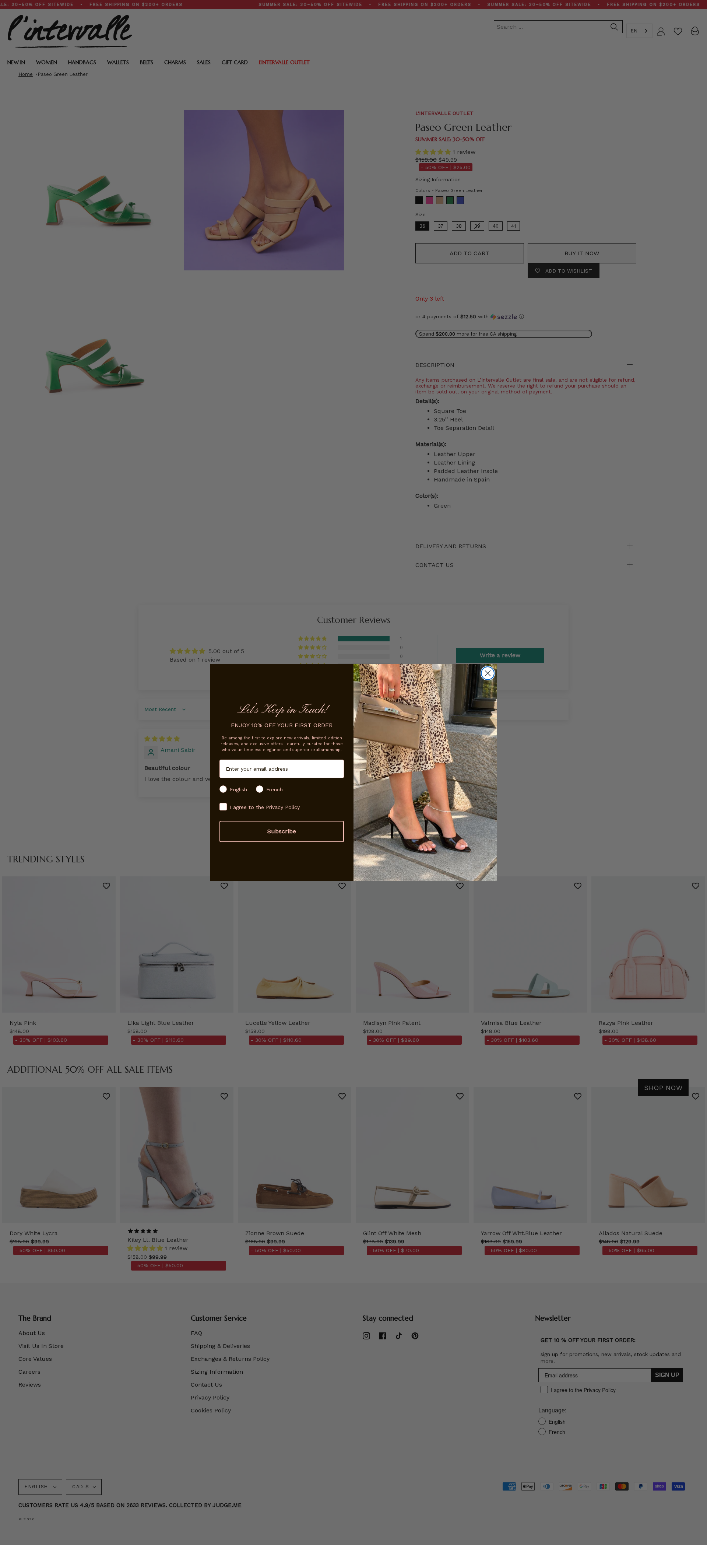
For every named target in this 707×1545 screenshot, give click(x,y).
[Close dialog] (487, 673)
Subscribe (281, 831)
